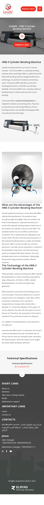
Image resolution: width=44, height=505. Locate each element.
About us (5, 388)
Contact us (6, 414)
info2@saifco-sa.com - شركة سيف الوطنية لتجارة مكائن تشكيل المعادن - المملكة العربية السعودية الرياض (22, 427)
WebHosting (29, 490)
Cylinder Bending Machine (24, 101)
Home (4, 411)
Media (4, 398)
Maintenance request (11, 401)
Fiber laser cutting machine (13, 395)
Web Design (20, 490)
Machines (6, 391)
